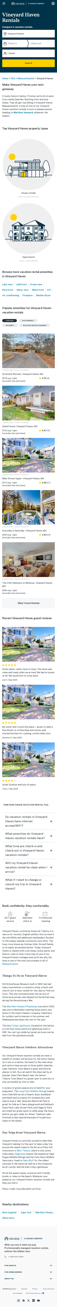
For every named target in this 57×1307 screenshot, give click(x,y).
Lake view (7, 284)
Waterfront (38, 290)
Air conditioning (10, 295)
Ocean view (36, 284)
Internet (10, 325)
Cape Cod (26, 1212)
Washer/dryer (43, 295)
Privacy (34, 1289)
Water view (22, 290)
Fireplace (28, 295)
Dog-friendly (28, 320)
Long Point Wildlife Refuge (33, 1091)
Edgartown (20, 1154)
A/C (49, 290)
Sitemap (24, 1289)
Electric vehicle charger (34, 325)
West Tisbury (23, 1150)
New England (9, 1212)
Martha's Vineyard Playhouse (22, 1006)
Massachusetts (26, 78)
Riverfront (7, 290)
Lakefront (21, 284)
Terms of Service (49, 1289)
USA (13, 78)
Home (5, 78)
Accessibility (17, 1293)
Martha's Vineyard (23, 112)
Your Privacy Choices (33, 1293)
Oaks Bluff (28, 1160)
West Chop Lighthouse (18, 1025)
